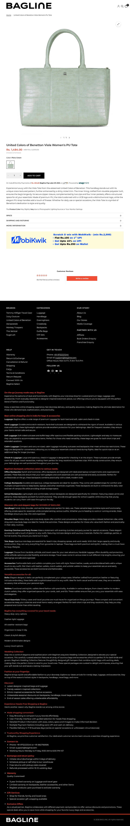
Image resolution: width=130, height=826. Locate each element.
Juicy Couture (12, 316)
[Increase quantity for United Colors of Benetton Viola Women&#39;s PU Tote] (20, 175)
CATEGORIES (43, 308)
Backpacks (42, 327)
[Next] (69, 138)
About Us (81, 313)
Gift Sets (41, 335)
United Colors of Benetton (18, 320)
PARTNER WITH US (87, 330)
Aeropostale (12, 324)
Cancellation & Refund (16, 362)
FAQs (9, 369)
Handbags (41, 316)
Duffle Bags (42, 331)
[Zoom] (118, 24)
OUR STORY (83, 308)
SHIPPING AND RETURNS (17, 221)
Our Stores (82, 320)
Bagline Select (13, 384)
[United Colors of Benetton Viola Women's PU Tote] (10, 165)
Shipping (10, 365)
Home (8, 15)
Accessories (42, 338)
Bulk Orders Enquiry (86, 338)
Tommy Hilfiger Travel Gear (19, 313)
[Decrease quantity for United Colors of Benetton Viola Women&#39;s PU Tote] (8, 175)
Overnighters (43, 320)
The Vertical (11, 331)
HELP (9, 350)
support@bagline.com (65, 357)
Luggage (41, 313)
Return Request (13, 376)
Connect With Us (14, 380)
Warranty (10, 354)
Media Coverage (84, 324)
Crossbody (41, 324)
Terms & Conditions (15, 373)
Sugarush (10, 335)
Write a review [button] (82, 278)
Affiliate (80, 335)
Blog (79, 316)
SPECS (9, 215)
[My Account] (118, 6)
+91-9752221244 (61, 354)
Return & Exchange (15, 358)
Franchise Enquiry (85, 342)
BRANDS (10, 308)
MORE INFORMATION (15, 226)
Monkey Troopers (14, 327)
